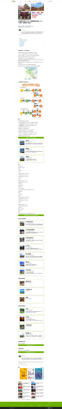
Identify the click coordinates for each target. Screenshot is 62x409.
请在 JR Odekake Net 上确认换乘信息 (31, 137)
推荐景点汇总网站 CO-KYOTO (31, 345)
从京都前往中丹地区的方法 (23, 40)
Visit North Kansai (24, 30)
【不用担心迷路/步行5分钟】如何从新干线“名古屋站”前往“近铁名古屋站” (26, 397)
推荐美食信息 (21, 46)
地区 (22, 405)
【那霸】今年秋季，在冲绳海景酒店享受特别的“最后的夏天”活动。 (40, 390)
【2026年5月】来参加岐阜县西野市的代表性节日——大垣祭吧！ (39, 393)
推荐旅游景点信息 (22, 45)
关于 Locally (48, 405)
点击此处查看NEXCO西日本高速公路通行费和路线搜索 (31, 215)
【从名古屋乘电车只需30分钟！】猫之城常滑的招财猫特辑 (26, 383)
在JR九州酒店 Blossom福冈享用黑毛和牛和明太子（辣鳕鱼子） (40, 396)
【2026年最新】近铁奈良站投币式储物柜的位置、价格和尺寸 (26, 389)
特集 (31, 405)
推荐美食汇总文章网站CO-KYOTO (31, 352)
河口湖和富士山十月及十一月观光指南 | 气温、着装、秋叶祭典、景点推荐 (27, 387)
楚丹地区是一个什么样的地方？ (24, 39)
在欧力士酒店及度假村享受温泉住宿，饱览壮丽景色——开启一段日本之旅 (40, 387)
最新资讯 (39, 405)
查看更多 (42, 367)
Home (14, 405)
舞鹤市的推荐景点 (22, 42)
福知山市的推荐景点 (22, 41)
